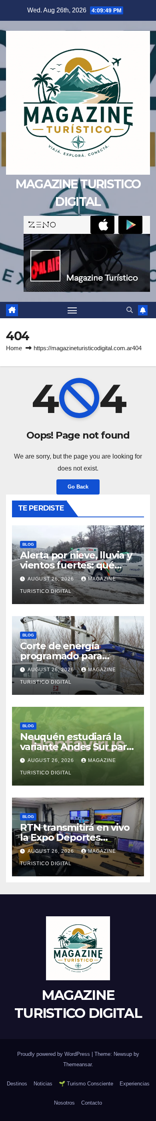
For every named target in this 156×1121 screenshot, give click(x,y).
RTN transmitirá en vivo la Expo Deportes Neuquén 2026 (74, 837)
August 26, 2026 (52, 579)
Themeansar (77, 1064)
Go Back (78, 487)
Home (14, 348)
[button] (129, 310)
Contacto (91, 1103)
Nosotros (64, 1103)
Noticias (43, 1084)
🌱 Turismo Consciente (86, 1084)
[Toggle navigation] (72, 310)
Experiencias (135, 1084)
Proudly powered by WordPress (54, 1054)
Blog (28, 544)
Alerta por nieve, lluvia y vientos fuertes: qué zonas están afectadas (76, 565)
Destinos (17, 1084)
